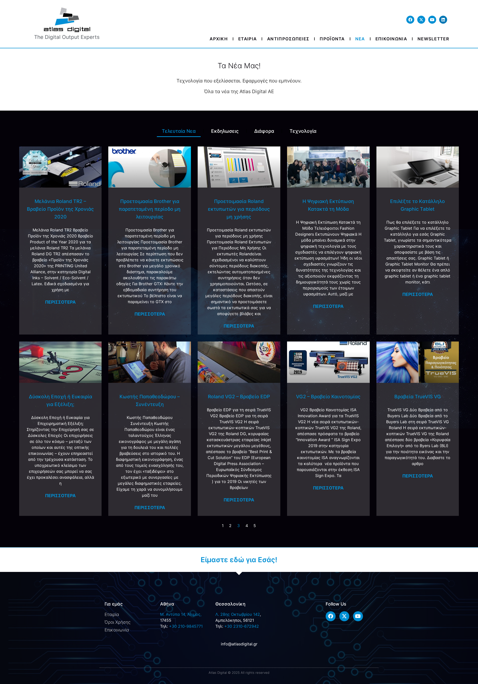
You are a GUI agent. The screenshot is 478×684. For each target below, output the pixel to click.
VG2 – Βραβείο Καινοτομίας (328, 397)
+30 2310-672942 (241, 626)
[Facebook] (410, 20)
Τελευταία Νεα (179, 131)
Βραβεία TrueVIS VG (417, 397)
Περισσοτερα (60, 302)
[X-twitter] (421, 20)
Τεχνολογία (303, 131)
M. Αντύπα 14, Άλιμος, (180, 614)
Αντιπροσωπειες (288, 38)
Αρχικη (219, 38)
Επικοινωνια (391, 38)
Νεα (360, 38)
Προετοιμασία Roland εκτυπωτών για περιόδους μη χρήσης (239, 209)
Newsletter (433, 38)
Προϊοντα (332, 38)
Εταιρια (247, 38)
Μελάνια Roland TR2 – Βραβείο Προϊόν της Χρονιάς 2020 (60, 209)
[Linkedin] (443, 20)
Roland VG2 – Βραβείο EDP (239, 397)
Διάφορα (264, 131)
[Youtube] (432, 20)
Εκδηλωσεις (225, 131)
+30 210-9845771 (186, 626)
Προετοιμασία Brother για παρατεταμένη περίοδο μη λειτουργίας (149, 209)
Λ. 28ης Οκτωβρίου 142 (237, 614)
